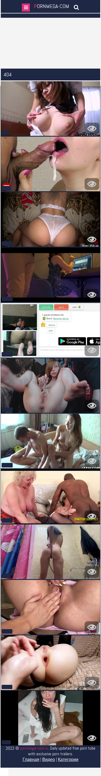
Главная (31, 759)
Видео (48, 759)
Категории (68, 759)
